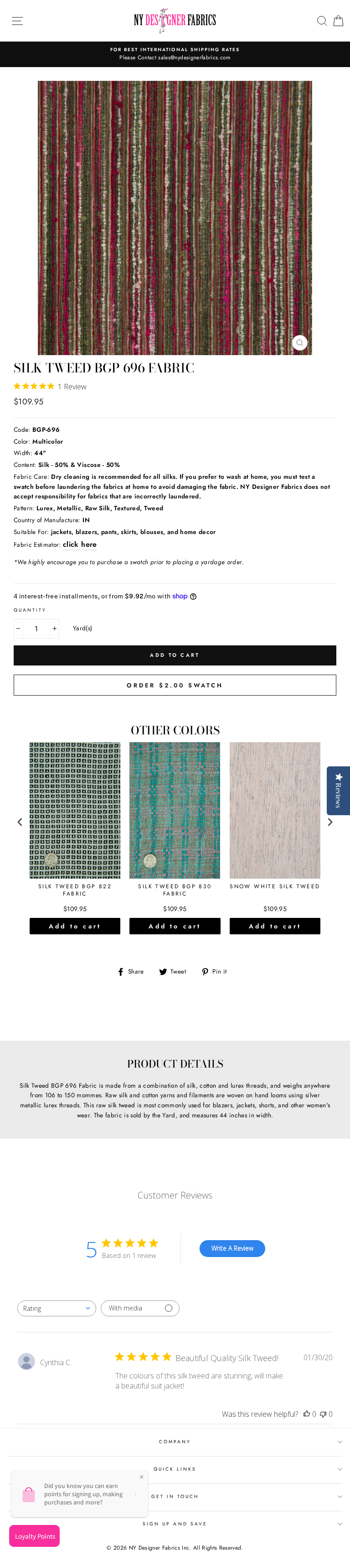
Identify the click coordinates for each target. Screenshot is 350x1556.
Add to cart (75, 926)
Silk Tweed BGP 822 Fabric (75, 890)
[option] (175, 54)
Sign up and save (175, 1523)
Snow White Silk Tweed (275, 887)
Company (175, 1441)
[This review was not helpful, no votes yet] (323, 1414)
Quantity (30, 610)
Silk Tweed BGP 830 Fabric (174, 890)
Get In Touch (175, 1496)
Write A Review (232, 1248)
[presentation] (20, 822)
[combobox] (56, 1308)
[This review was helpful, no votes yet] (307, 1414)
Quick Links (175, 1469)
